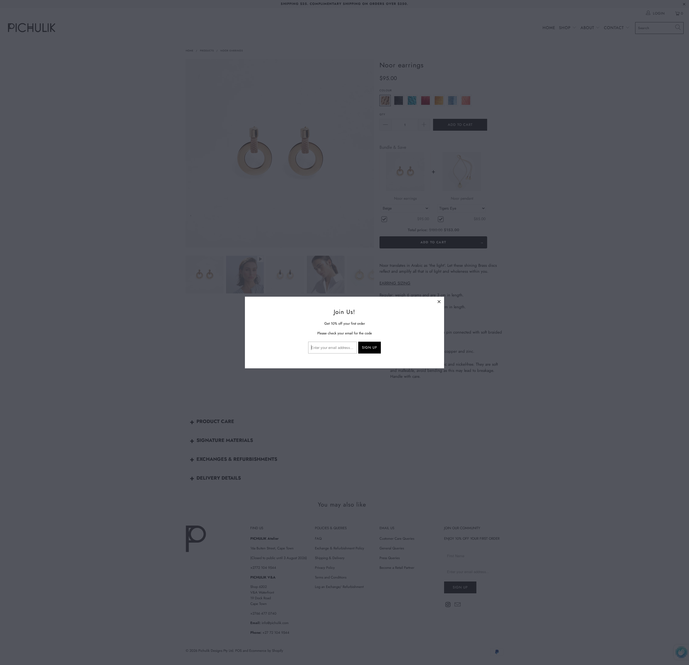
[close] (439, 301)
